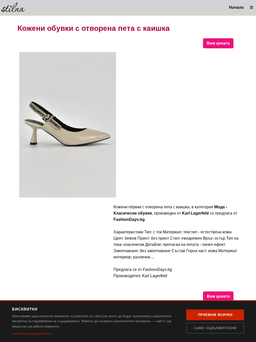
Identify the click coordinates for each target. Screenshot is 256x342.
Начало (236, 7)
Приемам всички (215, 315)
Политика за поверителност (32, 333)
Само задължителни (215, 328)
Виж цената (218, 43)
